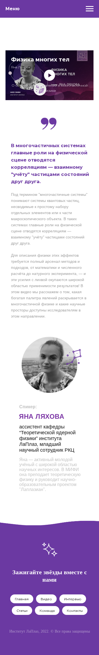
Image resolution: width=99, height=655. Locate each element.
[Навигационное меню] (90, 9)
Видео (46, 599)
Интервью (72, 599)
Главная (22, 599)
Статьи (22, 611)
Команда (47, 611)
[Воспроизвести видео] (49, 75)
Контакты (75, 611)
